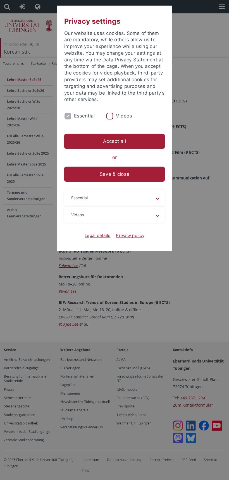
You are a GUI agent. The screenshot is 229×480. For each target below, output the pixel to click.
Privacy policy (130, 235)
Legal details (97, 235)
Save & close (114, 174)
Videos (124, 116)
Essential (84, 116)
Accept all (114, 141)
